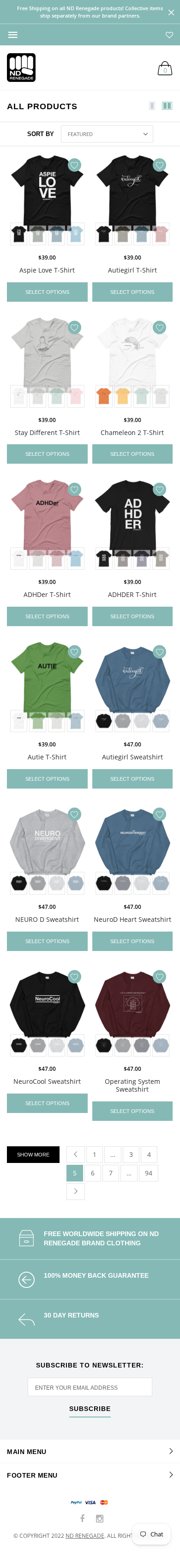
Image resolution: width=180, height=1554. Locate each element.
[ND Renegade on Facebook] (82, 1519)
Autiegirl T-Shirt (132, 270)
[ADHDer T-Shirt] (47, 525)
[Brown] (123, 558)
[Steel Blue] (75, 721)
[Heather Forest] (37, 234)
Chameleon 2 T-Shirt (132, 432)
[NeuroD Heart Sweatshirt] (132, 850)
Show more (33, 1154)
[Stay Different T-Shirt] (47, 363)
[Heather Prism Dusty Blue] (56, 396)
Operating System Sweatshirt (132, 1085)
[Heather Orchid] (56, 558)
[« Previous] (75, 1154)
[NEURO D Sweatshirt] (47, 850)
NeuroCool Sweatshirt (47, 1081)
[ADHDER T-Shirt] (132, 525)
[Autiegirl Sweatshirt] (132, 687)
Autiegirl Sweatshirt (132, 756)
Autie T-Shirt (47, 756)
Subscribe (90, 1408)
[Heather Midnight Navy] (141, 558)
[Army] (123, 234)
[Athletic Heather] (37, 396)
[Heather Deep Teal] (56, 234)
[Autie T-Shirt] (47, 687)
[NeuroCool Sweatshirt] (47, 1012)
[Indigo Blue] (160, 721)
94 (148, 1173)
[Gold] (123, 396)
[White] (18, 396)
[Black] (18, 234)
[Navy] (123, 883)
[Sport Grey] (141, 721)
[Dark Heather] (123, 721)
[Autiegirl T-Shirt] (132, 201)
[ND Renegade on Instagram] (99, 1519)
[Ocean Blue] (75, 234)
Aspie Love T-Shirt (47, 270)
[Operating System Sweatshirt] (132, 1012)
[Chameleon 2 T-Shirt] (132, 363)
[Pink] (75, 396)
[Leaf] (37, 721)
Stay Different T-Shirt (47, 432)
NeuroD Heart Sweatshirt (132, 919)
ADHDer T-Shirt (47, 594)
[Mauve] (160, 234)
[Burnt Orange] (104, 396)
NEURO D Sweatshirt (47, 919)
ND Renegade (85, 1536)
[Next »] (75, 1191)
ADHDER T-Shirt (132, 594)
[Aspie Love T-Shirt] (47, 201)
